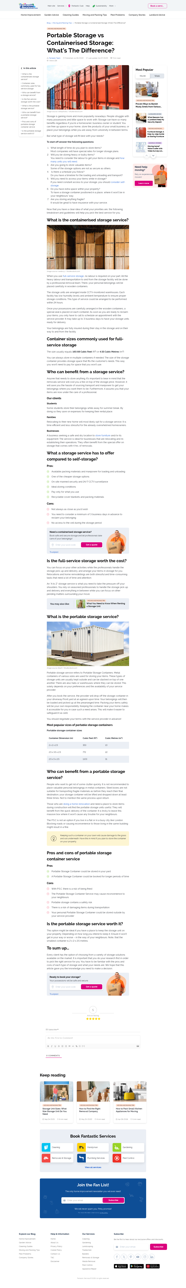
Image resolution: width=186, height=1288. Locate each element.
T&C (52, 1258)
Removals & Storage (90, 1258)
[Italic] (52, 1046)
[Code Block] (73, 1046)
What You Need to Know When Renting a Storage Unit (106, 605)
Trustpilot (54, 552)
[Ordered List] (62, 1046)
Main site (51, 6)
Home (53, 1239)
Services (60, 6)
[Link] (76, 1046)
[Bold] (48, 1046)
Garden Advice (51, 15)
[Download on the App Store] (121, 1266)
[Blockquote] (69, 1046)
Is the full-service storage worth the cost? (30, 100)
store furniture (102, 435)
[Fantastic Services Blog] (28, 6)
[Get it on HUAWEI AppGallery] (153, 1266)
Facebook (117, 1257)
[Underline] (55, 1046)
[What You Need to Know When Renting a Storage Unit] (81, 603)
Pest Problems (118, 15)
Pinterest (131, 1257)
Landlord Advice (157, 15)
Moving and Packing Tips (95, 15)
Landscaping (87, 1246)
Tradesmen (86, 1250)
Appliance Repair (89, 1269)
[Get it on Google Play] (137, 1266)
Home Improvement (31, 15)
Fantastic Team (54, 58)
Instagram (145, 1257)
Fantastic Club (78, 6)
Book (157, 6)
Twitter (124, 1257)
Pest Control (87, 1265)
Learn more (143, 183)
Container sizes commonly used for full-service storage (31, 86)
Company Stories (137, 15)
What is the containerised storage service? (30, 76)
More (111, 6)
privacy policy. (104, 1212)
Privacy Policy (56, 1246)
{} (80, 1046)
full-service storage (73, 276)
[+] (83, 1046)
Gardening (86, 1243)
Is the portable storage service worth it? (31, 132)
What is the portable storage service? (30, 107)
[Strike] (59, 1046)
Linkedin (152, 1257)
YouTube (138, 1257)
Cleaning (86, 1239)
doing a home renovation (76, 804)
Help (88, 6)
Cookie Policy (56, 1250)
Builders (85, 1254)
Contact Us (55, 1254)
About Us (54, 1243)
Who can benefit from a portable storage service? (30, 115)
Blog (48, 23)
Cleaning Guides (71, 15)
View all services (93, 1167)
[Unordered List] (66, 1046)
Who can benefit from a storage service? (30, 94)
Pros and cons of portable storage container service (28, 124)
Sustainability (101, 6)
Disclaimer (55, 1261)
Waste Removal (88, 1261)
